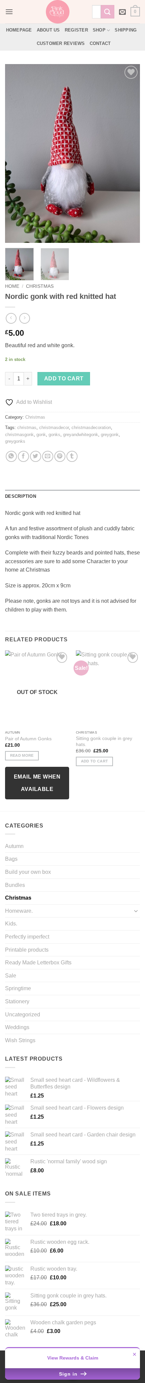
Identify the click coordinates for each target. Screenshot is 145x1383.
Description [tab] (20, 496)
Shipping (126, 30)
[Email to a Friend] (47, 456)
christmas (26, 427)
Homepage (19, 30)
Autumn (14, 846)
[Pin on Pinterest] (59, 456)
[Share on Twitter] (35, 456)
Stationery (17, 1001)
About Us (48, 30)
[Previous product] (24, 318)
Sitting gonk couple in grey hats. (104, 741)
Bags (11, 859)
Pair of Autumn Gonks (28, 738)
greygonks (15, 441)
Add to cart (64, 378)
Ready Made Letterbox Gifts (38, 962)
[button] (9, 11)
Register (76, 30)
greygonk (110, 434)
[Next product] (11, 318)
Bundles (15, 885)
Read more (22, 755)
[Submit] (107, 11)
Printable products (27, 950)
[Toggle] (136, 911)
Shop (99, 30)
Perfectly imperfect (27, 937)
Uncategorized (22, 1014)
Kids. (11, 923)
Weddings (17, 1027)
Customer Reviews (61, 43)
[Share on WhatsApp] (11, 456)
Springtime (18, 988)
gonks (54, 434)
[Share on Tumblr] (72, 456)
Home (12, 286)
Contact (100, 43)
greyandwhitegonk (80, 434)
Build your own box (28, 872)
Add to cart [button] (94, 761)
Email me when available (37, 783)
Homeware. (19, 911)
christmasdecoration (91, 427)
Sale (10, 975)
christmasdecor (54, 427)
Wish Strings (20, 1040)
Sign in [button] (69, 1374)
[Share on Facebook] (23, 456)
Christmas (40, 286)
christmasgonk (19, 434)
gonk (41, 434)
